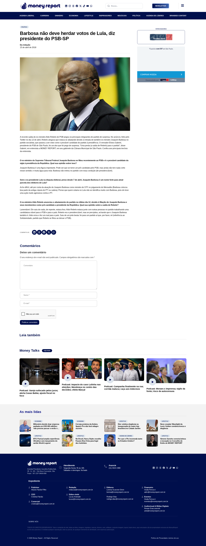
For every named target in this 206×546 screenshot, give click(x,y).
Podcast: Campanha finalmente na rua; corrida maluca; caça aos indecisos (123, 387)
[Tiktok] (84, 6)
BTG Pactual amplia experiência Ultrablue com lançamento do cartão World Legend (46, 441)
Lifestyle (122, 421)
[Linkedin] (66, 6)
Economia (38, 421)
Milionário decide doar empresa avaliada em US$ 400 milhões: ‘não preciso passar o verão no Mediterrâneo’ (46, 427)
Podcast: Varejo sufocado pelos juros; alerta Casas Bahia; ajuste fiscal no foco (39, 393)
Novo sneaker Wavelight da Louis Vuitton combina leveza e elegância (173, 426)
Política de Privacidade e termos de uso (165, 538)
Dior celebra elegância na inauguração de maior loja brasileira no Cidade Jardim (129, 426)
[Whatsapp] (91, 6)
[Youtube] (87, 6)
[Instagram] (69, 6)
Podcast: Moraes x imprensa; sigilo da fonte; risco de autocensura (166, 390)
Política (24, 27)
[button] (34, 232)
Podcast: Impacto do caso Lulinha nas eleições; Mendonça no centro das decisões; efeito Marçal (81, 387)
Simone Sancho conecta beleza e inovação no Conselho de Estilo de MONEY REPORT (173, 441)
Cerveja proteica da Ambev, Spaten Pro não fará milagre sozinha (87, 426)
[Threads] (73, 6)
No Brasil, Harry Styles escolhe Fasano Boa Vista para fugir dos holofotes (88, 441)
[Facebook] (77, 6)
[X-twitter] (80, 6)
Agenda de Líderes (125, 436)
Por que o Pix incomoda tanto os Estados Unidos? (130, 440)
